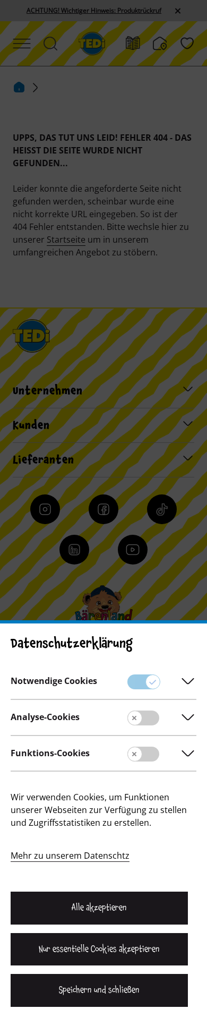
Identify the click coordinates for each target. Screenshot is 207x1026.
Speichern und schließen (99, 990)
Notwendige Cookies (54, 681)
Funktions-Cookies (50, 753)
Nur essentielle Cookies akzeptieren (99, 949)
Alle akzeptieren (99, 907)
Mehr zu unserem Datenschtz (70, 855)
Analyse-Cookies (45, 717)
